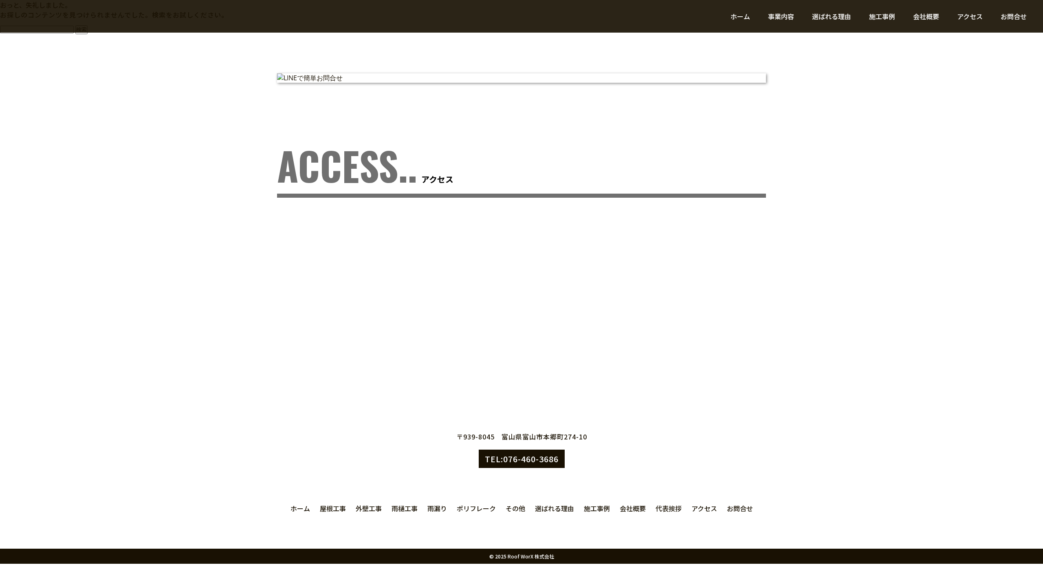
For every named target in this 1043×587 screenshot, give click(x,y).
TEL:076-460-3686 (522, 459)
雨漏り (437, 508)
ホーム (740, 16)
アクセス (970, 16)
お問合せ (1014, 16)
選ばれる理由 (831, 16)
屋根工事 (333, 508)
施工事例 (882, 16)
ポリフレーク (476, 508)
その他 (515, 508)
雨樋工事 (405, 508)
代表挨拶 (669, 508)
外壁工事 (369, 508)
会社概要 (926, 16)
